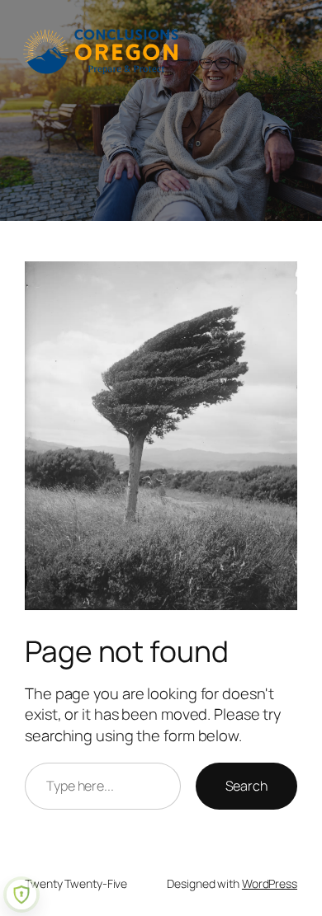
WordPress (269, 883)
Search (246, 786)
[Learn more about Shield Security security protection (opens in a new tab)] (21, 894)
